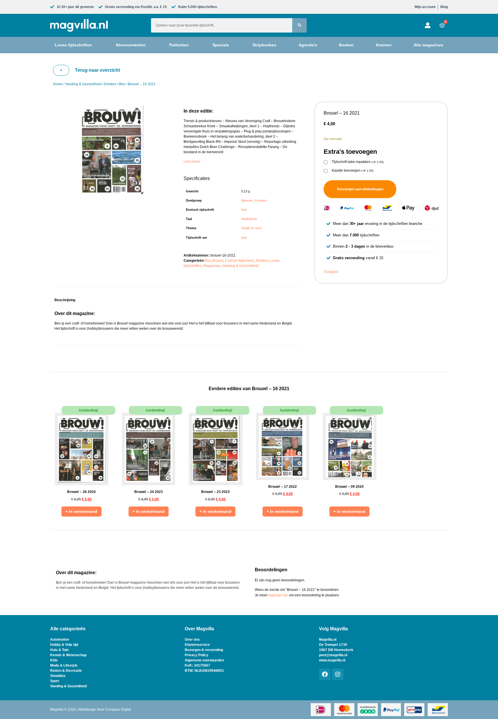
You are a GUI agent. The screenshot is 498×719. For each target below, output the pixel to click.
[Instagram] (338, 674)
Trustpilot (331, 272)
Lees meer (192, 162)
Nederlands (249, 219)
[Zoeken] (299, 25)
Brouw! (217, 261)
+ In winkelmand (81, 511)
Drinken (110, 84)
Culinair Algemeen (239, 261)
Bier (122, 84)
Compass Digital (118, 709)
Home (58, 84)
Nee (244, 209)
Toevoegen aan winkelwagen (360, 189)
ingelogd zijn (278, 595)
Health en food (251, 228)
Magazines (211, 266)
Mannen (246, 200)
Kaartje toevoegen (352, 170)
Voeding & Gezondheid (83, 84)
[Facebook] (325, 674)
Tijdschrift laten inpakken (358, 162)
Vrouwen (260, 200)
